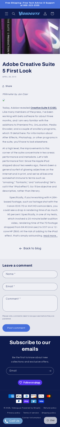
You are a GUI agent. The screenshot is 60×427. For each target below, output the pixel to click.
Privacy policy (13, 413)
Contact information (31, 418)
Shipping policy (49, 413)
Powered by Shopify (31, 408)
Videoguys (17, 408)
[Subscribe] (50, 371)
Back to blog (32, 248)
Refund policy (50, 408)
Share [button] (9, 86)
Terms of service (31, 413)
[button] (6, 13)
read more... (50, 235)
